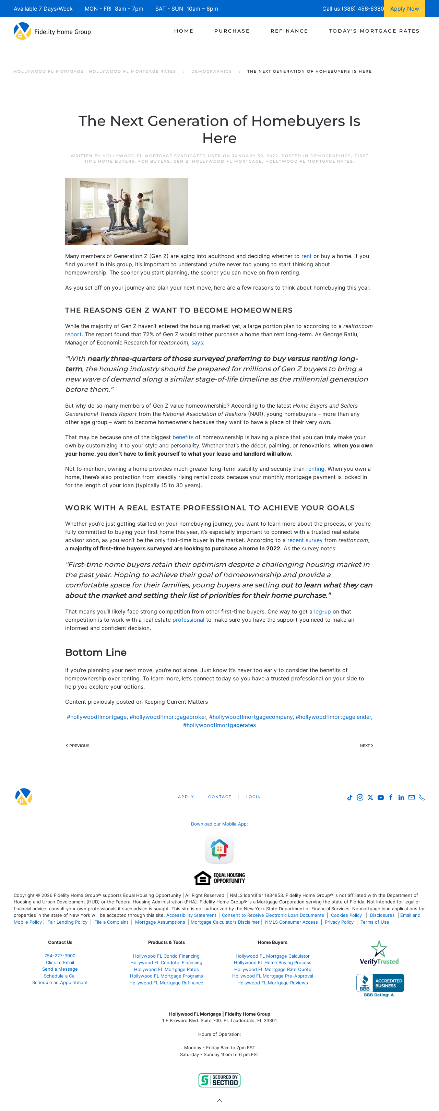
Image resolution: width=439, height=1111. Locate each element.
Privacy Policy (339, 922)
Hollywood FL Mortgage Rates (309, 161)
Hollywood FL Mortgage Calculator (273, 956)
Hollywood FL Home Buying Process (272, 962)
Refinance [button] (289, 31)
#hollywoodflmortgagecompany (251, 716)
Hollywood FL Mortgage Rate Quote (272, 969)
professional (188, 619)
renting (315, 468)
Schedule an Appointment (60, 982)
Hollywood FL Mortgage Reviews (272, 982)
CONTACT (220, 796)
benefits (183, 437)
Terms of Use (375, 922)
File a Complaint (112, 922)
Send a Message (60, 969)
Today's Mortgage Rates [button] (374, 31)
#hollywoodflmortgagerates (219, 725)
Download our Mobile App (219, 824)
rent (306, 256)
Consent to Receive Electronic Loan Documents (273, 915)
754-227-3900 (60, 955)
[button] (219, 1100)
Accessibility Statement (191, 915)
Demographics (330, 155)
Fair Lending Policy (67, 922)
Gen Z (181, 161)
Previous (79, 745)
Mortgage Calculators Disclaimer (225, 922)
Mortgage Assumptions (160, 922)
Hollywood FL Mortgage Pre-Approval (272, 976)
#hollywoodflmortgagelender (333, 716)
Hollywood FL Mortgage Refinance (166, 982)
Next (365, 745)
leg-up (322, 611)
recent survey (305, 540)
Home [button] (184, 31)
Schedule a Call (60, 976)
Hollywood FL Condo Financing (166, 956)
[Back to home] (52, 31)
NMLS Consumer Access (291, 922)
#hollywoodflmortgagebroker (168, 716)
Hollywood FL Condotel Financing (166, 962)
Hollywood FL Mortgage (227, 161)
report (73, 334)
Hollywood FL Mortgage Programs (166, 976)
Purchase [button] (232, 31)
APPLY (186, 796)
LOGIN (253, 796)
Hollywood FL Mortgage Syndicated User (162, 155)
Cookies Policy (347, 915)
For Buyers (154, 161)
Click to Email (60, 962)
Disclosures (382, 915)
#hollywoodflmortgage (97, 716)
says (197, 342)
